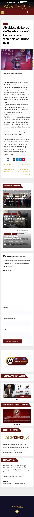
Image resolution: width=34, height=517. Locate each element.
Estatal (6, 23)
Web (4, 329)
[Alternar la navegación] (31, 12)
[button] (27, 12)
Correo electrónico (9, 318)
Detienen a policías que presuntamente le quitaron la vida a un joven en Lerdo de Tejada (23, 169)
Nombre (6, 307)
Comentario (7, 270)
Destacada (7, 213)
